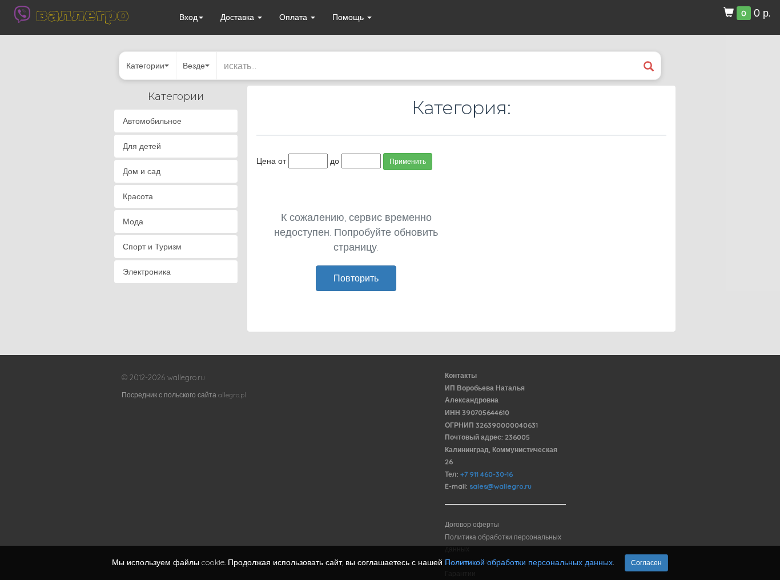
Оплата (294, 17)
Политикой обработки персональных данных (529, 562)
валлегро (82, 14)
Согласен (646, 562)
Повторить (356, 278)
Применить (407, 161)
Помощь (349, 17)
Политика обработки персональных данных (503, 543)
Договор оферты (472, 524)
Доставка (238, 17)
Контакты (461, 375)
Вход (188, 17)
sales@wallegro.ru (500, 486)
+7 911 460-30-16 (486, 474)
